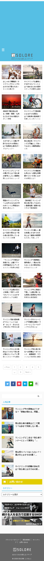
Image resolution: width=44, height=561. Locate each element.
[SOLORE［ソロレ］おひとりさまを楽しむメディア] (25, 383)
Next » (28, 372)
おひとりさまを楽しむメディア (22, 554)
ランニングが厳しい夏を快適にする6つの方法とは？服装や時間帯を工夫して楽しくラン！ (32, 235)
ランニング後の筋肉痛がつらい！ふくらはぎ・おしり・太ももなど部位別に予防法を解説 (11, 324)
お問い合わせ (23, 542)
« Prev (7, 367)
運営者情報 (26, 540)
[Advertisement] (22, 23)
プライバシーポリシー (13, 540)
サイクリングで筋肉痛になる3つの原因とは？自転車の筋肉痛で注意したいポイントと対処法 (32, 116)
